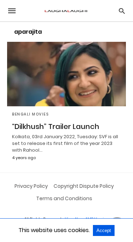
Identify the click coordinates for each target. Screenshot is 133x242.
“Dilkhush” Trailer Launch (55, 126)
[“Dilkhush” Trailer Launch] (66, 74)
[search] (122, 11)
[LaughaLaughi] (66, 11)
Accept (103, 230)
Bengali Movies (30, 114)
